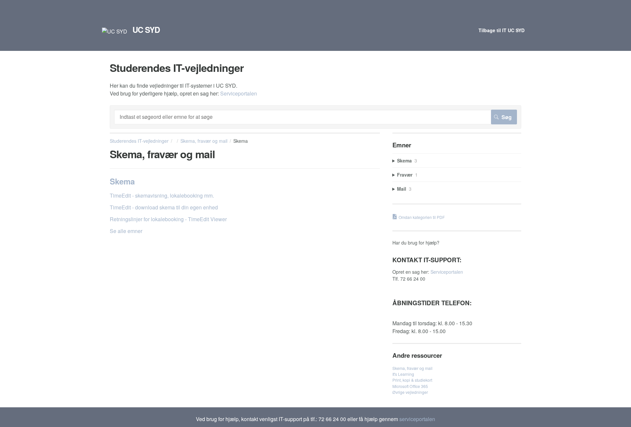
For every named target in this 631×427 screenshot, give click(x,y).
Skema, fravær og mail (203, 141)
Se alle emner (126, 231)
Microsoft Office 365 (410, 386)
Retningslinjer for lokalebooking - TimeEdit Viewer (168, 219)
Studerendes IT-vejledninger (139, 141)
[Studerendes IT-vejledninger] (114, 31)
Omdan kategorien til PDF (422, 217)
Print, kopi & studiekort (412, 380)
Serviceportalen (238, 93)
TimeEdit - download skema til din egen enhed (164, 207)
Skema (122, 181)
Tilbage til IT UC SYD (502, 30)
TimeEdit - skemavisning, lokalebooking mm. (162, 195)
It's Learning (403, 374)
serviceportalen (417, 419)
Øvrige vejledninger (410, 392)
